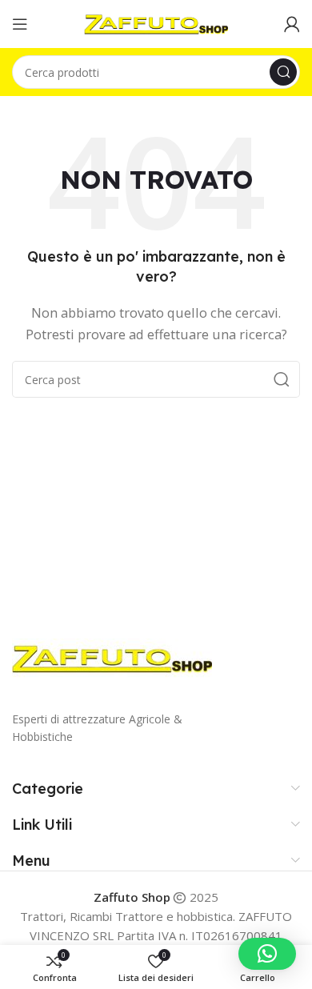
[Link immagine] (112, 657)
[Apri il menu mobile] (20, 24)
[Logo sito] (156, 22)
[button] (267, 954)
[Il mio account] (292, 24)
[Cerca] (283, 72)
